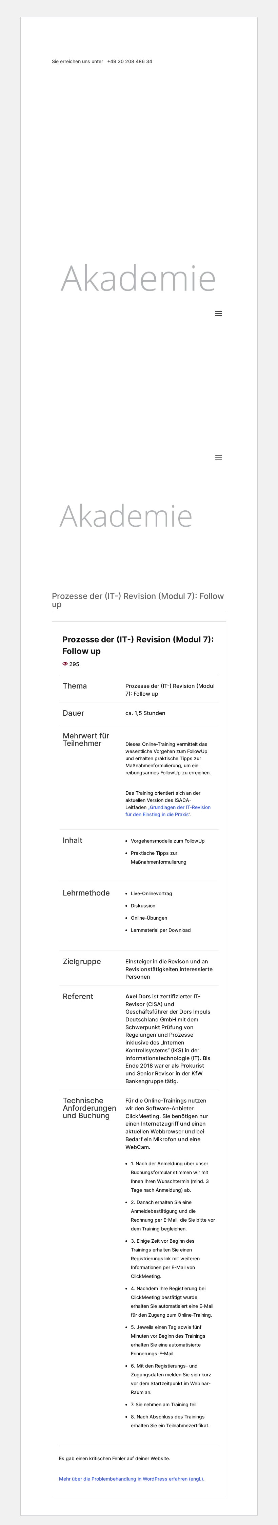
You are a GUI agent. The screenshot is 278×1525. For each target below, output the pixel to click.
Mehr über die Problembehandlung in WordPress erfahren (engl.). (131, 1479)
